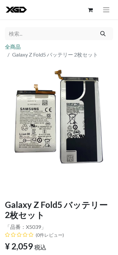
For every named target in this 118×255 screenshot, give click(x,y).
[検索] (103, 33)
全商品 (13, 46)
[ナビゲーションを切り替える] (106, 10)
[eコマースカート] (90, 9)
